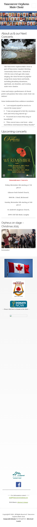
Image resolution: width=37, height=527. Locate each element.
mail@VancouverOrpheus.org (18, 498)
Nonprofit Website (9, 519)
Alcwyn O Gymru (22, 502)
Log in (18, 521)
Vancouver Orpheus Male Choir (16, 5)
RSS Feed (30, 519)
